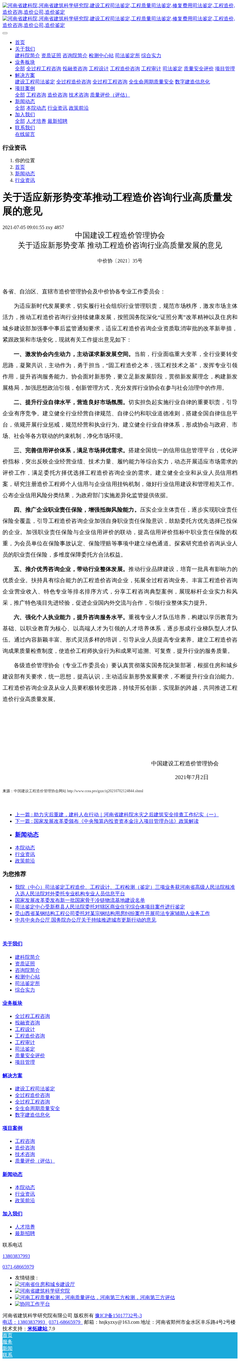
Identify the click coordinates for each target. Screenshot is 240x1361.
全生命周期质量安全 (37, 1108)
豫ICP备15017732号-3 (118, 1315)
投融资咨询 (27, 1022)
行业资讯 (25, 180)
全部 (20, 68)
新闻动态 (25, 173)
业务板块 (12, 1003)
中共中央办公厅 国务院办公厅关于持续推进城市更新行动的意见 (85, 920)
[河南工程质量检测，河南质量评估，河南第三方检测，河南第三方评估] (95, 1297)
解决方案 (12, 1075)
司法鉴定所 (27, 983)
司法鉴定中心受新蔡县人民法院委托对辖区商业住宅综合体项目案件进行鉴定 (100, 906)
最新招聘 (25, 1233)
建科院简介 (27, 957)
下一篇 (107, 821)
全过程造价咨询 (32, 1095)
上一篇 (117, 814)
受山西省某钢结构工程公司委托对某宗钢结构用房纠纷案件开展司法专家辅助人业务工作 (112, 913)
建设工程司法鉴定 (35, 1088)
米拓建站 (38, 1328)
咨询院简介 (27, 970)
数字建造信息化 (32, 1115)
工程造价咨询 (30, 1035)
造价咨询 (25, 1147)
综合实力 (25, 990)
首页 (20, 42)
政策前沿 (25, 860)
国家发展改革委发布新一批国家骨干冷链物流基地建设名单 (80, 900)
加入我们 (12, 1213)
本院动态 (25, 847)
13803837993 (16, 1256)
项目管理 (25, 1062)
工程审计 (25, 1042)
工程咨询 (25, 1141)
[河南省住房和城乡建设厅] (45, 1284)
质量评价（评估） (35, 1160)
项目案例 (12, 1128)
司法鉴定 (25, 1049)
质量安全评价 (30, 1055)
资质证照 (25, 963)
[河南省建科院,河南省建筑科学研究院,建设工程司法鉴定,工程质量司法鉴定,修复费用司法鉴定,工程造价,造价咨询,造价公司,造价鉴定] (120, 16)
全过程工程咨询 (32, 1016)
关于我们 (12, 943)
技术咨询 (25, 1154)
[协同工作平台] (32, 1304)
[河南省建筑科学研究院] (42, 1290)
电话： (10, 1322)
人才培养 (25, 1226)
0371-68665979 (18, 1266)
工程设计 (25, 1029)
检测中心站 (27, 976)
